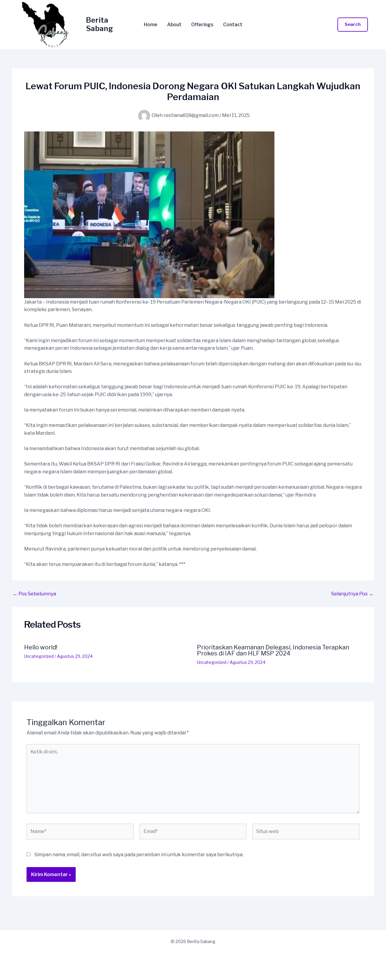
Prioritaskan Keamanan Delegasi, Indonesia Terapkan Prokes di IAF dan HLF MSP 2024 (273, 650)
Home (150, 24)
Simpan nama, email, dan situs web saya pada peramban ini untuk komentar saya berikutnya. (138, 854)
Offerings (202, 24)
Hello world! (40, 647)
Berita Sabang (99, 24)
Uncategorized (39, 656)
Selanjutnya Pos (352, 594)
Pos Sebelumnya (34, 594)
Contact (232, 24)
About (174, 24)
